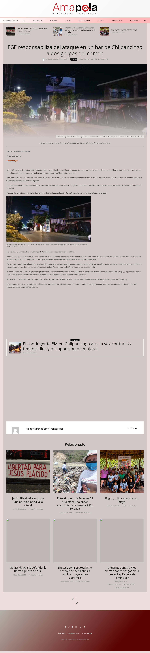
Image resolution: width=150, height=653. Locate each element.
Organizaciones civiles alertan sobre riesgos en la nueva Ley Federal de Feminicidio (122, 572)
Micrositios (116, 20)
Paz (24, 20)
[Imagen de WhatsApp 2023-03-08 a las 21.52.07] (15, 347)
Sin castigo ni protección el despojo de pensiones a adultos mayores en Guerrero (75, 572)
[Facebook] (65, 627)
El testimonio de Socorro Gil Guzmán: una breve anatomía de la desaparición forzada (79, 30)
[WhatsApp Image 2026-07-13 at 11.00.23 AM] (75, 540)
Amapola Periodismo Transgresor (57, 59)
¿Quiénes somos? (73, 633)
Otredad (53, 20)
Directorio (61, 633)
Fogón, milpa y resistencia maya (124, 30)
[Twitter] (69, 627)
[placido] (10, 31)
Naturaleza (37, 20)
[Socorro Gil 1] (57, 31)
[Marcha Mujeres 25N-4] (122, 540)
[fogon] (104, 31)
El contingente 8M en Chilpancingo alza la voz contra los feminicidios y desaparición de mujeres (77, 346)
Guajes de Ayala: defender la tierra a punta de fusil (28, 569)
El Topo (68, 20)
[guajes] (28, 540)
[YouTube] (76, 627)
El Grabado (134, 20)
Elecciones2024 (84, 20)
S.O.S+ (100, 20)
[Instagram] (72, 627)
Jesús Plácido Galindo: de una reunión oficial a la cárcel (32, 30)
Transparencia (87, 633)
